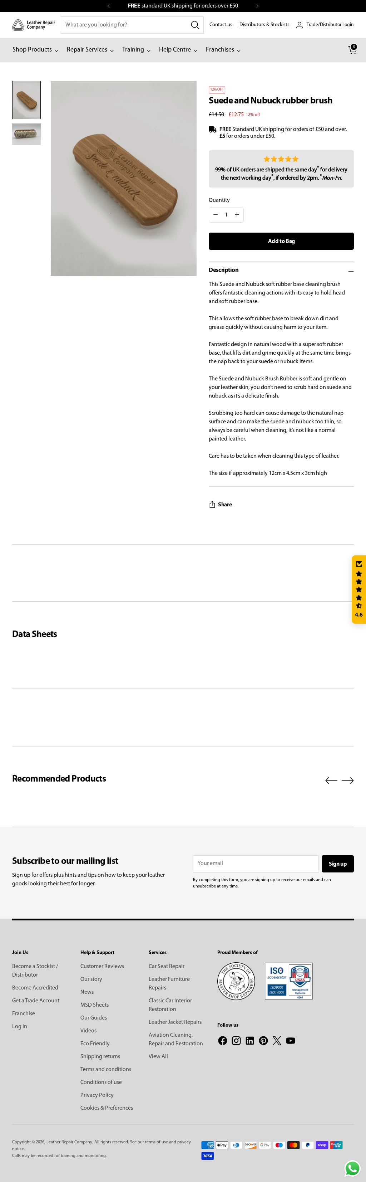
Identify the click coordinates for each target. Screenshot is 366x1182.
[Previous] (109, 6)
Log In (19, 1027)
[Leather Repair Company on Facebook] (222, 1042)
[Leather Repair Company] (33, 24)
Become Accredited (35, 988)
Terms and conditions (105, 1069)
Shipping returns (100, 1057)
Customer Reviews (102, 966)
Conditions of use (101, 1082)
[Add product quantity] (237, 215)
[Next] (257, 6)
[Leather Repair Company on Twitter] (277, 1042)
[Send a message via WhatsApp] (352, 1168)
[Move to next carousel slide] (348, 780)
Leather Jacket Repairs (175, 1022)
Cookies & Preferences (106, 1108)
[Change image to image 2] (26, 134)
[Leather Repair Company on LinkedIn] (249, 1042)
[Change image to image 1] (26, 100)
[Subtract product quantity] (215, 215)
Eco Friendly (95, 1044)
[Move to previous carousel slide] (331, 781)
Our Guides (93, 1018)
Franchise (23, 1014)
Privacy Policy (97, 1095)
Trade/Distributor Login (330, 25)
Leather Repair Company (69, 1142)
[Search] (195, 25)
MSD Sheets (94, 1005)
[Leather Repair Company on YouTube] (290, 1042)
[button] (359, 589)
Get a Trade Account (35, 1001)
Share (225, 505)
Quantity (219, 200)
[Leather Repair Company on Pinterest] (263, 1042)
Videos (88, 1031)
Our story (91, 979)
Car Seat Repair (166, 966)
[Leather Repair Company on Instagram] (236, 1042)
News (87, 992)
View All (158, 1057)
